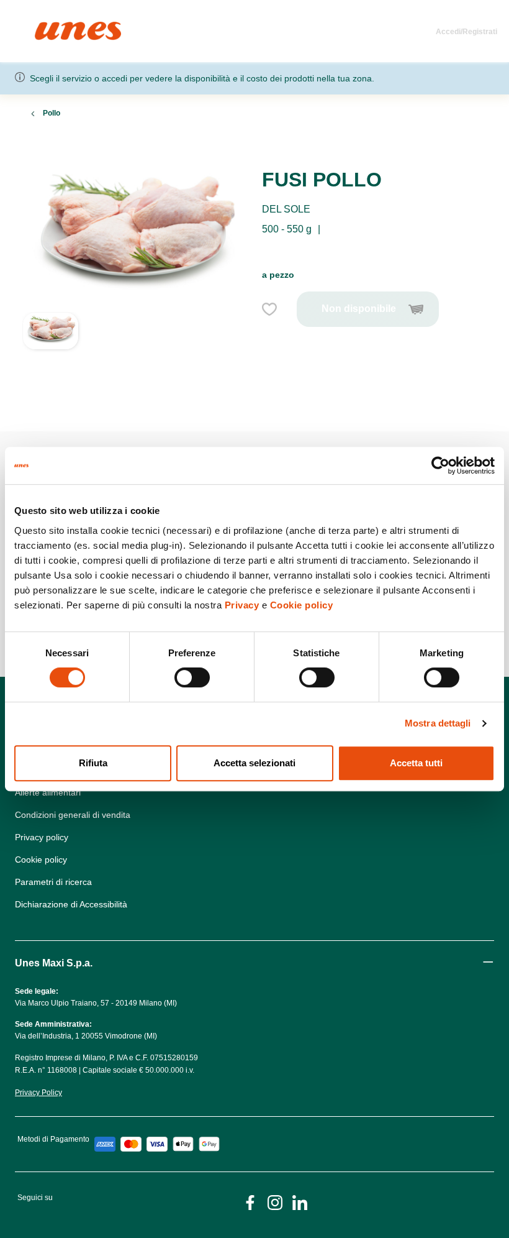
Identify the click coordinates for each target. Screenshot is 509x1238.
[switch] (192, 677)
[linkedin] (299, 1201)
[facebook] (250, 1201)
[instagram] (275, 1201)
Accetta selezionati (254, 763)
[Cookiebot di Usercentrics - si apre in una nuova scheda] (440, 465)
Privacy (242, 605)
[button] (50, 356)
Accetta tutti (416, 763)
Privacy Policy (38, 1092)
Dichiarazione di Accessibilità (71, 904)
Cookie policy (301, 605)
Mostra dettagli (438, 723)
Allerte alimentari (48, 792)
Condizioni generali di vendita (72, 815)
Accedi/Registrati (466, 31)
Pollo (51, 113)
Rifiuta (93, 763)
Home (48, 27)
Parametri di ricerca (53, 882)
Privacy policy (41, 837)
